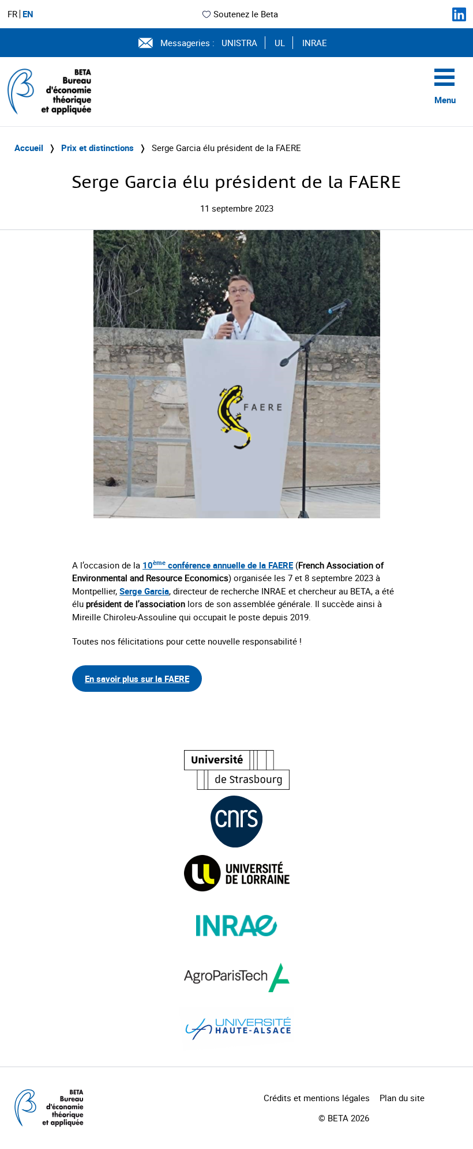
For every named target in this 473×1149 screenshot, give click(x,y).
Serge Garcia (144, 591)
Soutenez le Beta (245, 14)
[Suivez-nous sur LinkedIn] (459, 14)
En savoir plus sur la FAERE (137, 678)
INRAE (314, 42)
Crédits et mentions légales (317, 1097)
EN (27, 14)
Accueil (28, 147)
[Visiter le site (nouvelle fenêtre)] (237, 770)
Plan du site (402, 1097)
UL (280, 42)
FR (12, 14)
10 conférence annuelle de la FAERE (217, 565)
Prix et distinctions (97, 147)
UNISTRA (239, 42)
